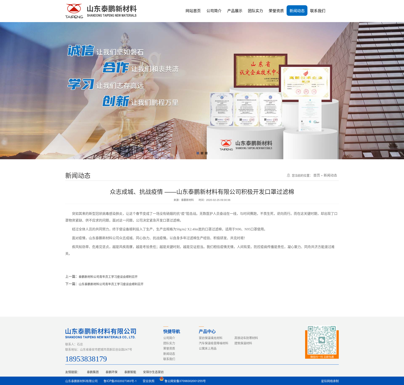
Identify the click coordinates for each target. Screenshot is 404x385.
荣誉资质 (276, 10)
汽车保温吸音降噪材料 (213, 343)
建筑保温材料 (243, 343)
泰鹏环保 (111, 372)
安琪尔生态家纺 (153, 372)
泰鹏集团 (93, 372)
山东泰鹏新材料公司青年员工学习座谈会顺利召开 (111, 284)
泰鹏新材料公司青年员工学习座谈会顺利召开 (108, 276)
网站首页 (193, 10)
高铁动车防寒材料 (246, 338)
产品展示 (234, 10)
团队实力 (255, 10)
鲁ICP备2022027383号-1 (120, 381)
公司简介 (214, 10)
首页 (316, 175)
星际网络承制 (330, 381)
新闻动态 (297, 10)
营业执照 (148, 381)
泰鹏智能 (130, 372)
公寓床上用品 (208, 348)
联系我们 (317, 10)
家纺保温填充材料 (210, 338)
